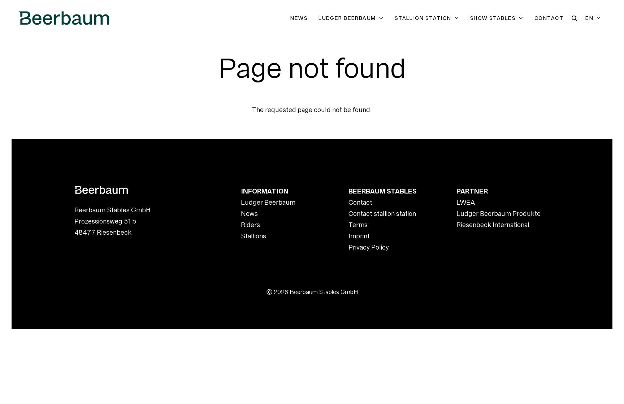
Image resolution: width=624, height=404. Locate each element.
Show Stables (493, 18)
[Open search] (574, 18)
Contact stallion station (382, 213)
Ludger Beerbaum (347, 18)
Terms (358, 225)
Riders (250, 225)
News (299, 18)
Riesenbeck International (492, 225)
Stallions (253, 236)
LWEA (465, 202)
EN (589, 18)
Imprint (359, 236)
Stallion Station (423, 18)
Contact (548, 18)
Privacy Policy (368, 247)
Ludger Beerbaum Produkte (498, 213)
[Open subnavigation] (382, 18)
